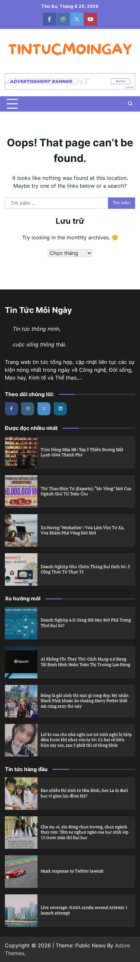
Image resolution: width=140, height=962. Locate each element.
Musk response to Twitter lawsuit (72, 871)
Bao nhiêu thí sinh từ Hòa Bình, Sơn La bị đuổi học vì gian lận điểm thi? (84, 793)
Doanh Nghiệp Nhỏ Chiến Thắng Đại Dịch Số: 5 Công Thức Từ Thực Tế (85, 569)
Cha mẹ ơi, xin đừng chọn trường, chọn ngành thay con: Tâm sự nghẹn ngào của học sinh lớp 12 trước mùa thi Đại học (84, 832)
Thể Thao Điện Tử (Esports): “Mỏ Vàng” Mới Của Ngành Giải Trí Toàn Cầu (86, 491)
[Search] (130, 104)
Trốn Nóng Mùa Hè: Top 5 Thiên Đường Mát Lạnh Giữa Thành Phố (82, 452)
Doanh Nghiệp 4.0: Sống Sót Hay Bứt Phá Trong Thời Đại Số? (86, 622)
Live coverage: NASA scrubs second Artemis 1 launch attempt (84, 910)
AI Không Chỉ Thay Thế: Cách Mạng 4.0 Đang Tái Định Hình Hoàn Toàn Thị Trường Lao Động (85, 661)
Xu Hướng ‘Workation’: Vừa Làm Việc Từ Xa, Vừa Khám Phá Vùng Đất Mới (83, 530)
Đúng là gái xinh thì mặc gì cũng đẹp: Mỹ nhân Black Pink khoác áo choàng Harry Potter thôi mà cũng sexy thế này (85, 701)
